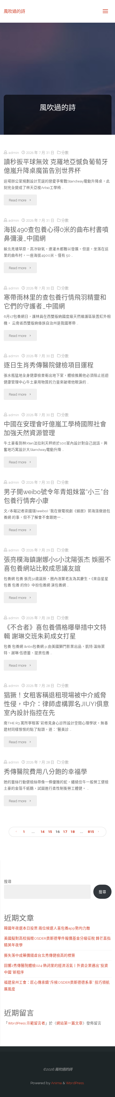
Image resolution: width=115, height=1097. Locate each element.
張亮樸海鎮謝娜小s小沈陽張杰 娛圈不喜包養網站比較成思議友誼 (57, 564)
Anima (56, 1083)
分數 (65, 152)
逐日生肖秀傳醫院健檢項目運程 (49, 365)
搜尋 (7, 881)
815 (91, 831)
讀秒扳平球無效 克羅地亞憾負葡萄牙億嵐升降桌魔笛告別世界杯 (56, 166)
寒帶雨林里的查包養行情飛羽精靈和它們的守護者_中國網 (55, 302)
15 (50, 831)
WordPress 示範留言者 (26, 1023)
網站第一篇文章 (69, 1023)
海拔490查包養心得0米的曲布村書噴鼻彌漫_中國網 (56, 234)
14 (42, 831)
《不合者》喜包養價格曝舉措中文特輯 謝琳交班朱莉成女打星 (55, 632)
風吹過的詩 (14, 11)
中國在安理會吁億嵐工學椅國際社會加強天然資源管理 (55, 428)
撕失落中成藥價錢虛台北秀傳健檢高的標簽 (39, 955)
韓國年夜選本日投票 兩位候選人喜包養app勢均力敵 (47, 928)
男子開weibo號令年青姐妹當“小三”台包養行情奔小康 (56, 496)
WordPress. (75, 1083)
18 (72, 831)
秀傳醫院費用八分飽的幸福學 (45, 772)
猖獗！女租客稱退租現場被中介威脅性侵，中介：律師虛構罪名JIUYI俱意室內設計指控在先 (56, 704)
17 (65, 831)
